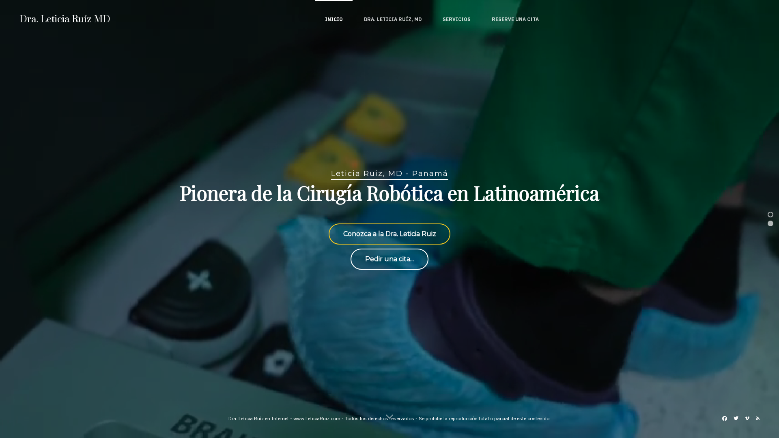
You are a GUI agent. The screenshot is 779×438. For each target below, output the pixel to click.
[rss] (758, 418)
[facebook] (724, 418)
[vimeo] (747, 418)
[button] (770, 214)
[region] (389, 219)
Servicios (457, 19)
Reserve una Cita (515, 19)
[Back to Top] (750, 399)
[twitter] (736, 418)
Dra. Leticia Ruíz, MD (393, 19)
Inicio (334, 19)
